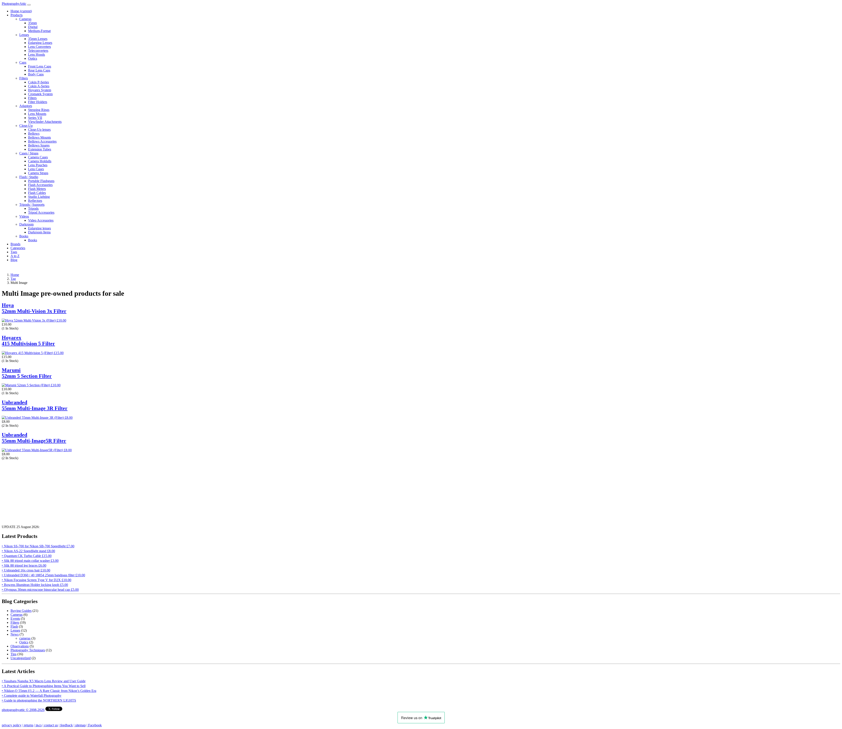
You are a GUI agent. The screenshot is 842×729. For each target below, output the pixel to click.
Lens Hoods (36, 54)
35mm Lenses (37, 39)
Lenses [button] (24, 35)
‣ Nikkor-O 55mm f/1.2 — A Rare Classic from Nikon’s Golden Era (49, 691)
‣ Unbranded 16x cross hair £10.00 (26, 570)
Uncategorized (21, 658)
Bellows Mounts (39, 137)
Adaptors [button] (25, 106)
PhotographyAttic (14, 3)
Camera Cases (38, 157)
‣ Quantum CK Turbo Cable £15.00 (27, 556)
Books (32, 240)
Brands (15, 244)
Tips (13, 654)
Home (21, 11)
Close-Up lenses (39, 129)
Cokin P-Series (38, 82)
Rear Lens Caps (39, 70)
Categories (18, 248)
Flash (14, 626)
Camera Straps (38, 173)
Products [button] (17, 15)
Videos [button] (24, 216)
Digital (32, 27)
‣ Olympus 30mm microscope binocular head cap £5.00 (40, 589)
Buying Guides (21, 611)
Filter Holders (37, 102)
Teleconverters (38, 50)
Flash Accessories (40, 185)
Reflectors (35, 200)
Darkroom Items (39, 232)
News (15, 634)
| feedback (66, 725)
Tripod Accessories (41, 212)
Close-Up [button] (26, 125)
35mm (32, 23)
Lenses (15, 630)
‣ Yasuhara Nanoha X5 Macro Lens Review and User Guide (44, 681)
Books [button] (23, 236)
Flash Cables (37, 193)
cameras (24, 638)
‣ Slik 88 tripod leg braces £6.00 (24, 565)
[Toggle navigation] (29, 4)
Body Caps (36, 74)
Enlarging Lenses (40, 43)
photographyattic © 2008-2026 (23, 710)
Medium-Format (39, 31)
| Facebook (94, 725)
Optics (32, 58)
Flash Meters (37, 189)
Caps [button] (22, 62)
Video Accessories (41, 220)
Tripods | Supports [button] (32, 204)
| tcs (38, 725)
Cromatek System (40, 94)
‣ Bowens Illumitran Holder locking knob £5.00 (35, 585)
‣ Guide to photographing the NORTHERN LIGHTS (39, 700)
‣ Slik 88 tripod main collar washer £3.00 (30, 560)
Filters (32, 98)
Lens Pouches (37, 165)
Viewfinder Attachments (45, 122)
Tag (13, 279)
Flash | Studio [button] (28, 177)
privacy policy (11, 725)
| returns (27, 725)
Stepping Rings (38, 110)
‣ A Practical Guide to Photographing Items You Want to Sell (44, 686)
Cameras (17, 614)
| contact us (50, 725)
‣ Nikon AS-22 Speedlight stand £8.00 (28, 551)
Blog (14, 260)
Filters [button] (23, 78)
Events (15, 618)
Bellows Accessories (42, 141)
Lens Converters (39, 46)
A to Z (15, 256)
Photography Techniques (28, 650)
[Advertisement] (133, 490)
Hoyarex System (39, 90)
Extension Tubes (39, 149)
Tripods (33, 208)
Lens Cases (36, 169)
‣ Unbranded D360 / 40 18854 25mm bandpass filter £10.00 (43, 575)
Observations (20, 646)
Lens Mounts (37, 114)
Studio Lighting (39, 197)
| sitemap (80, 725)
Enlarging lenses (39, 228)
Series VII (35, 118)
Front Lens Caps (39, 66)
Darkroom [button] (26, 224)
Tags (14, 252)
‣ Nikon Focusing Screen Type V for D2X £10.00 (36, 580)
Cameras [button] (25, 19)
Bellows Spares (39, 145)
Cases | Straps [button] (28, 153)
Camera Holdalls (39, 161)
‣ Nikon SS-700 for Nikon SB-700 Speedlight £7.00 (38, 546)
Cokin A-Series (38, 86)
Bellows (33, 133)
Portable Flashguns (41, 181)
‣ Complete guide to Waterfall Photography (31, 695)
